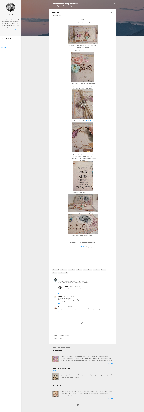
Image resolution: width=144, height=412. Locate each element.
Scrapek (103, 270)
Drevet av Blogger (83, 405)
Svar (59, 293)
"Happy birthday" (57, 350)
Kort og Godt (71, 270)
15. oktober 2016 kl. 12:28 (74, 286)
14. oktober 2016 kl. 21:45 (68, 279)
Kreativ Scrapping (79, 246)
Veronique (65, 286)
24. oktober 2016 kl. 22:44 (69, 296)
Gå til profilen (10, 30)
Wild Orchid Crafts (63, 273)
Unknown (60, 296)
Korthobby (72, 248)
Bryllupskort (56, 270)
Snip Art (55, 273)
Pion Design (96, 270)
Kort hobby (88, 120)
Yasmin (60, 306)
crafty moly (63, 270)
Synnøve (60, 279)
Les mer (110, 363)
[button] (112, 13)
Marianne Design (88, 270)
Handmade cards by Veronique (65, 4)
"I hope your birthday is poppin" (61, 368)
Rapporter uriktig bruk (6, 47)
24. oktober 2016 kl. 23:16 (68, 306)
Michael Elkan (84, 408)
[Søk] (115, 4)
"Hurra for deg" (57, 385)
